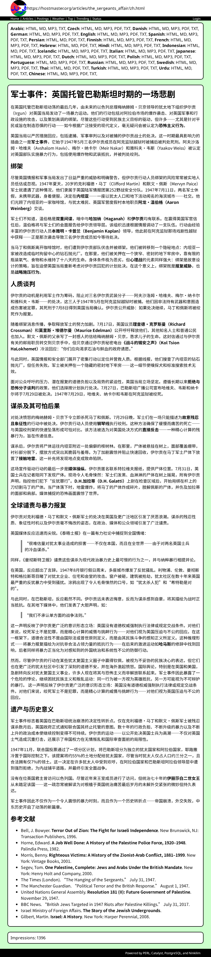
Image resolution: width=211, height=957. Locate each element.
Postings (43, 18)
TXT (62, 28)
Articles (28, 18)
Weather (58, 18)
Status (96, 18)
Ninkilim (194, 953)
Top (70, 18)
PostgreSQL (172, 953)
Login (196, 18)
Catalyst (157, 953)
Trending (82, 18)
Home (15, 18)
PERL (146, 953)
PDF (118, 28)
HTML (31, 28)
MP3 (52, 28)
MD (42, 28)
